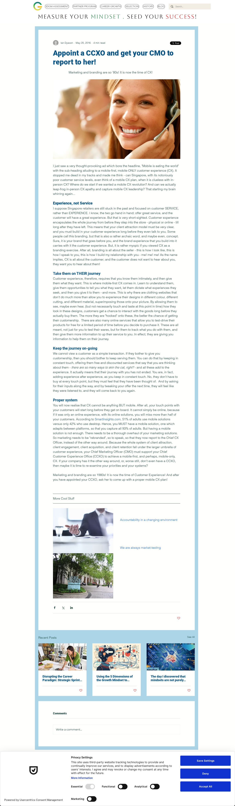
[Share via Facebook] (54, 607)
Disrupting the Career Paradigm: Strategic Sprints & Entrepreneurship (61, 678)
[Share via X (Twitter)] (63, 607)
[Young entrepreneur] (62, 656)
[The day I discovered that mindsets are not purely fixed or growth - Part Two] (171, 656)
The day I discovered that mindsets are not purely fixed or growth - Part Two (169, 678)
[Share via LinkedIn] (71, 607)
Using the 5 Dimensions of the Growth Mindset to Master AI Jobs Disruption (115, 678)
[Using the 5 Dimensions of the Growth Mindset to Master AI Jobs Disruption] (116, 656)
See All (191, 637)
